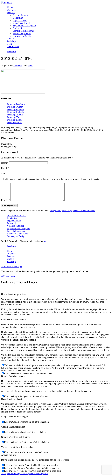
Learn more (10, 276)
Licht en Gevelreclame (17, 233)
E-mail (5, 168)
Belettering (12, 218)
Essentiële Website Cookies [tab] (13, 319)
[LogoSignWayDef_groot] (6, 2)
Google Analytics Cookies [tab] (13, 376)
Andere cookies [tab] (8, 455)
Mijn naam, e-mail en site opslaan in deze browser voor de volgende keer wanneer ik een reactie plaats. (52, 179)
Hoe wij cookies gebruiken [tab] (13, 294)
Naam (4, 163)
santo (30, 65)
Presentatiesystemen (16, 231)
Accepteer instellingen (11, 473)
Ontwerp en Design (16, 236)
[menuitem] (59, 7)
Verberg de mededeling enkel (35, 473)
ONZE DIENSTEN (16, 215)
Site (3, 173)
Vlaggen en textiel (15, 226)
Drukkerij (11, 223)
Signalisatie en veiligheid (18, 228)
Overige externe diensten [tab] (12, 399)
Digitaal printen (14, 220)
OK (3, 276)
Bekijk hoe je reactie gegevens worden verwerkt (72, 210)
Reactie (5, 200)
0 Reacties (17, 65)
